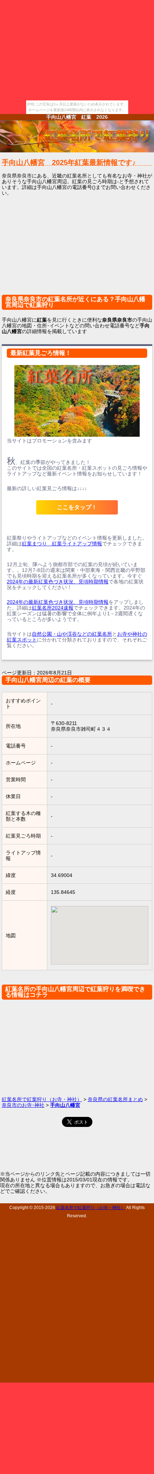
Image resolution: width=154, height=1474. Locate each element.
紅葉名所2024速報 (52, 608)
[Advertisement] (77, 250)
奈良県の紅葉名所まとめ (115, 1099)
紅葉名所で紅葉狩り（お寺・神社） (42, 1099)
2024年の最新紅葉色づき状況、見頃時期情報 (58, 581)
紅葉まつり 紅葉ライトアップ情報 (62, 543)
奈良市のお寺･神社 (23, 1105)
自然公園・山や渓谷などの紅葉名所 (72, 634)
